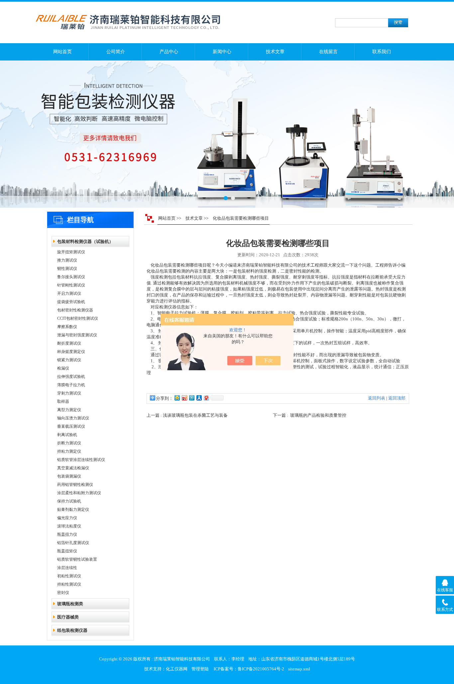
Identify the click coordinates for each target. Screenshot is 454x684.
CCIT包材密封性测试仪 (77, 318)
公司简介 (115, 51)
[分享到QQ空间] (176, 398)
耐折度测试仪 (69, 343)
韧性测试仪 (67, 268)
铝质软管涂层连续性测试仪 (81, 459)
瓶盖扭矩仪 (67, 551)
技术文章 (275, 51)
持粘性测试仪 (69, 584)
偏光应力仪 (67, 517)
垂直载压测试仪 (71, 426)
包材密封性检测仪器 (75, 310)
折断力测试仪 (69, 443)
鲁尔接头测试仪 (71, 277)
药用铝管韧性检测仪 (75, 484)
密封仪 (63, 592)
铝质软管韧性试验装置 (77, 559)
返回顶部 (396, 398)
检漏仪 (63, 368)
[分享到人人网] (198, 398)
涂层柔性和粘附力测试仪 (79, 493)
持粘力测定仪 (69, 451)
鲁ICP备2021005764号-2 (261, 668)
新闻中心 (222, 51)
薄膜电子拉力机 (71, 385)
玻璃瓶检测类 (70, 603)
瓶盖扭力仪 (67, 534)
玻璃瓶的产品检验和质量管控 (318, 415)
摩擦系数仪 (67, 326)
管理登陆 (200, 668)
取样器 (63, 401)
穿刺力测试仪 (69, 393)
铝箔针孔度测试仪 (73, 542)
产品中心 (169, 51)
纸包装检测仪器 (72, 630)
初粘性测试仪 (69, 576)
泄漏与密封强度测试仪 (77, 335)
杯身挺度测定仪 (71, 351)
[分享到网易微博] (206, 398)
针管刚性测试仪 (71, 285)
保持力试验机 (69, 501)
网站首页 (62, 51)
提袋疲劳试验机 (71, 301)
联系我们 (381, 51)
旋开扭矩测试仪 (71, 252)
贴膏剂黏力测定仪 (73, 509)
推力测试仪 (67, 260)
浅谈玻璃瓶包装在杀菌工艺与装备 (195, 415)
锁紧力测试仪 (69, 360)
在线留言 (328, 51)
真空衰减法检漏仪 (73, 468)
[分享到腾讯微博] (191, 398)
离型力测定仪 (69, 409)
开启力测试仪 (69, 293)
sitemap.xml (299, 668)
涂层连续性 (67, 567)
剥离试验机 (67, 434)
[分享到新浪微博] (184, 398)
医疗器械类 (68, 617)
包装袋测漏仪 (69, 476)
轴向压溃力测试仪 (73, 418)
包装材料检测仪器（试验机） (85, 241)
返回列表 (376, 398)
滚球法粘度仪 (69, 526)
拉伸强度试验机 (71, 376)
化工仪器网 (176, 668)
